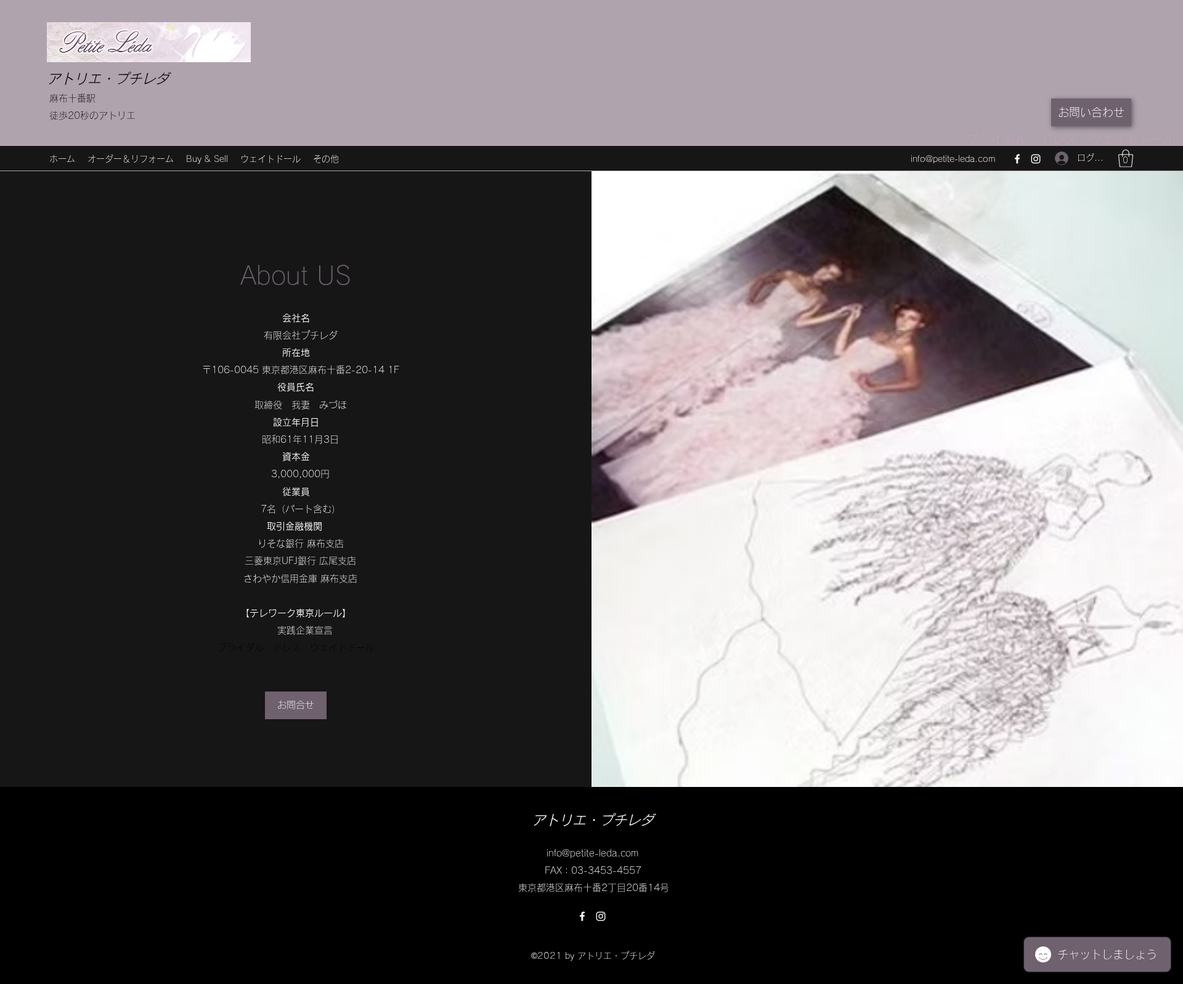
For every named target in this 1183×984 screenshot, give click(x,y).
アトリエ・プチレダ (108, 79)
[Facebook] (1017, 159)
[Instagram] (1036, 159)
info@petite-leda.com (953, 159)
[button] (1125, 158)
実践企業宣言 (305, 630)
